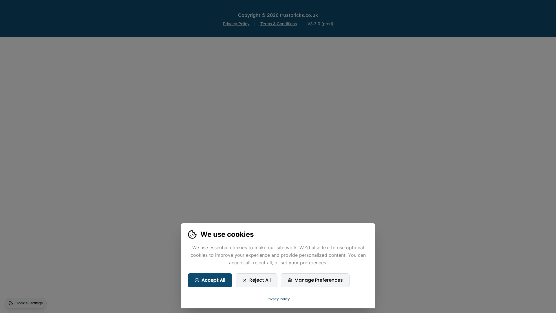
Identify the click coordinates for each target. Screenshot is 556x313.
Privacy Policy (278, 299)
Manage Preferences (319, 280)
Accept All (213, 280)
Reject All (260, 280)
